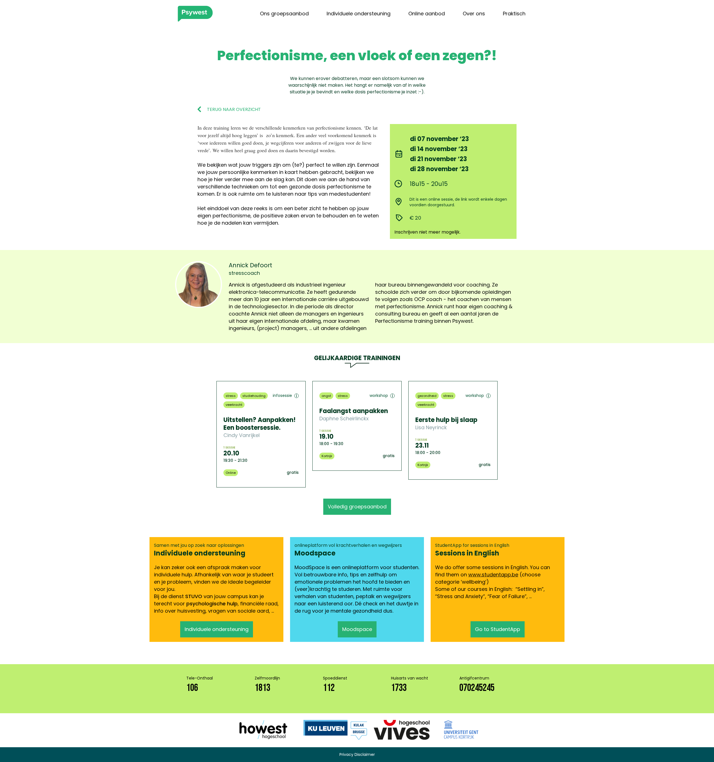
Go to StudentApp (497, 629)
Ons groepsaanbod (284, 13)
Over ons (474, 13)
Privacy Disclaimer (357, 754)
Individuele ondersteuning (358, 13)
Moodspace (357, 629)
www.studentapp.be (493, 574)
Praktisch (514, 13)
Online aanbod (426, 13)
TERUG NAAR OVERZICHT (234, 109)
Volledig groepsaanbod (357, 506)
